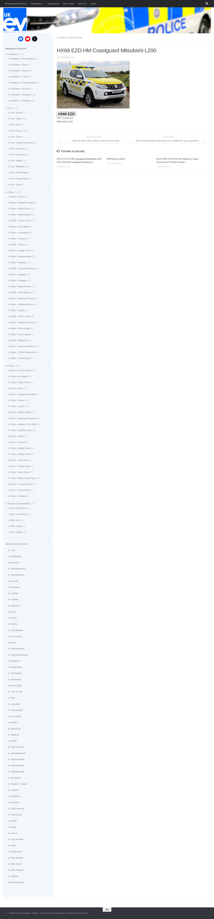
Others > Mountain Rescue (22, 304)
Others (11, 192)
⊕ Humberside (13, 679)
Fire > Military (16, 161)
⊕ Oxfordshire (13, 778)
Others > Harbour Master (21, 256)
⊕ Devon (11, 612)
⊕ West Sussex (14, 864)
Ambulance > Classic (20, 71)
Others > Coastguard (69, 38)
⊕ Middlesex (13, 735)
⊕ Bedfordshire (14, 556)
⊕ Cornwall (12, 593)
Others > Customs (18, 239)
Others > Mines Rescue (21, 286)
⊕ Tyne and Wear (15, 839)
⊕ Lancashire (13, 704)
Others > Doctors (18, 245)
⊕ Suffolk (11, 821)
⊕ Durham (11, 624)
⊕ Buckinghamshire (15, 569)
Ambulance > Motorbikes (21, 95)
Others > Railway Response (22, 322)
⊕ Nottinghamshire (15, 772)
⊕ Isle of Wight (14, 686)
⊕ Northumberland (15, 765)
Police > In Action (18, 442)
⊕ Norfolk (11, 741)
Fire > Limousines (18, 155)
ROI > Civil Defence (19, 514)
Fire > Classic (16, 131)
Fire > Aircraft (16, 113)
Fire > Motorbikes (18, 166)
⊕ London (11, 722)
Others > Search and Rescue (23, 346)
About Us (82, 3)
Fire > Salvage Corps (20, 179)
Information (36, 3)
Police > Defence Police (21, 412)
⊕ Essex (11, 642)
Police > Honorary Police (21, 430)
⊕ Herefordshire (14, 667)
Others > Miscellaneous (21, 292)
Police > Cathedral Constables (23, 394)
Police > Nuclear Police (20, 466)
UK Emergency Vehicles (16, 3)
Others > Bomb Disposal (21, 215)
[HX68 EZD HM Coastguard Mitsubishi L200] (93, 107)
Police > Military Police (20, 454)
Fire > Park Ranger (19, 172)
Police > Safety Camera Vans (23, 478)
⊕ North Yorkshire (15, 747)
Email (93, 3)
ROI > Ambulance (18, 508)
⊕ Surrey (11, 827)
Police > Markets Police (21, 448)
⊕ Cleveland (12, 587)
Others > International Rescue (23, 268)
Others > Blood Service (20, 209)
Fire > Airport (16, 119)
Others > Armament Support (22, 203)
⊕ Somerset (12, 802)
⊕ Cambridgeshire (15, 575)
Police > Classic (17, 400)
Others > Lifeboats (18, 274)
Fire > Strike (16, 185)
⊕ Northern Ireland (15, 759)
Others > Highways (19, 262)
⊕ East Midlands (14, 630)
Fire (10, 108)
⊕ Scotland (12, 790)
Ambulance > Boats (19, 65)
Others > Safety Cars (20, 340)
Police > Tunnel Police (20, 490)
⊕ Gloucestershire (15, 649)
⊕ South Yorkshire (15, 809)
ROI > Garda (16, 526)
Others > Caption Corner (21, 220)
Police (11, 366)
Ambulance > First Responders (24, 83)
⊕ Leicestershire (14, 710)
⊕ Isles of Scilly (14, 692)
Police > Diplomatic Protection (23, 418)
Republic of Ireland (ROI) (18, 504)
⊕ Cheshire (12, 581)
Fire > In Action (17, 149)
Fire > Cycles (16, 137)
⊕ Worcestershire (15, 882)
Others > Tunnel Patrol (20, 358)
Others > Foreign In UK (20, 250)
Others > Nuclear (18, 310)
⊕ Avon (10, 550)
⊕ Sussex (11, 833)
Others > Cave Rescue (20, 227)
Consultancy (53, 3)
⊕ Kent (10, 698)
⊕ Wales (11, 845)
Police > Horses (17, 436)
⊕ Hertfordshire (14, 673)
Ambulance (13, 54)
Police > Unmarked (19, 496)
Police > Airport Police (20, 382)
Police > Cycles (17, 406)
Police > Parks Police (20, 472)
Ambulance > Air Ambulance (23, 59)
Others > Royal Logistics (21, 334)
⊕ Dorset (11, 618)
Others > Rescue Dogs (20, 328)
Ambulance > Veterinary (21, 101)
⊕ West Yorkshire (15, 870)
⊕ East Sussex (14, 636)
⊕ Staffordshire (14, 815)
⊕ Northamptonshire (16, 753)
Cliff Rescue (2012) (116, 159)
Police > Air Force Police (21, 370)
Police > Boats (17, 388)
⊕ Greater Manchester (17, 655)
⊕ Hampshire (13, 661)
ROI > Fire (15, 520)
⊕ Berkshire (12, 563)
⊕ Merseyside (13, 729)
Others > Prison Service (21, 316)
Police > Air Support (19, 376)
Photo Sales (68, 3)
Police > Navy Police (19, 460)
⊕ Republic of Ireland (16, 784)
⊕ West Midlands (14, 858)
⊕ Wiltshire (12, 876)
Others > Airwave (18, 197)
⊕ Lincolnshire (13, 716)
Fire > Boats (16, 125)
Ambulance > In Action (20, 89)
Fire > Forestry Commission (22, 143)
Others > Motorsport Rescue (23, 298)
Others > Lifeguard (18, 280)
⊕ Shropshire (13, 796)
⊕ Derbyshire (13, 606)
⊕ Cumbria (12, 599)
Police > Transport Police (21, 484)
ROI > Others (16, 532)
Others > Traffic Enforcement (23, 352)
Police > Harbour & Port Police (24, 424)
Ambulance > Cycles (19, 77)
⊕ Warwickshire (14, 852)
